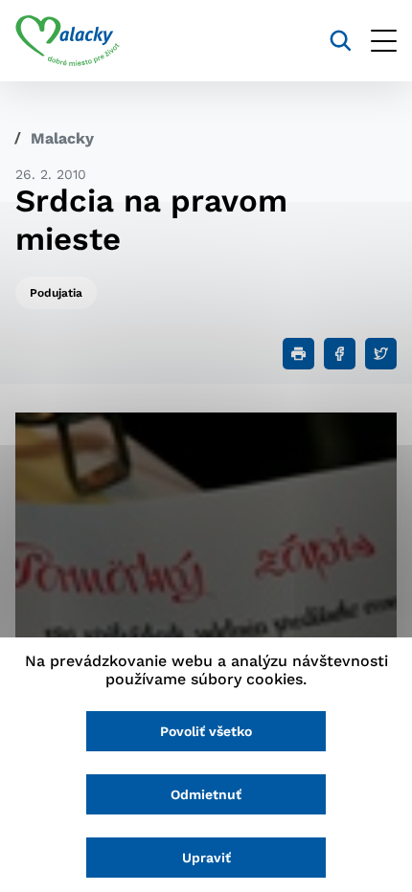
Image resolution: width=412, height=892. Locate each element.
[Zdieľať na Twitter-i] (381, 353)
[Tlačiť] (298, 353)
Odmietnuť (206, 794)
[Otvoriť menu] (384, 41)
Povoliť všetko (206, 731)
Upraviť (206, 857)
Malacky (62, 138)
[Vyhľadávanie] (341, 41)
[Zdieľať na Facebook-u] (339, 353)
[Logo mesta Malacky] (67, 41)
